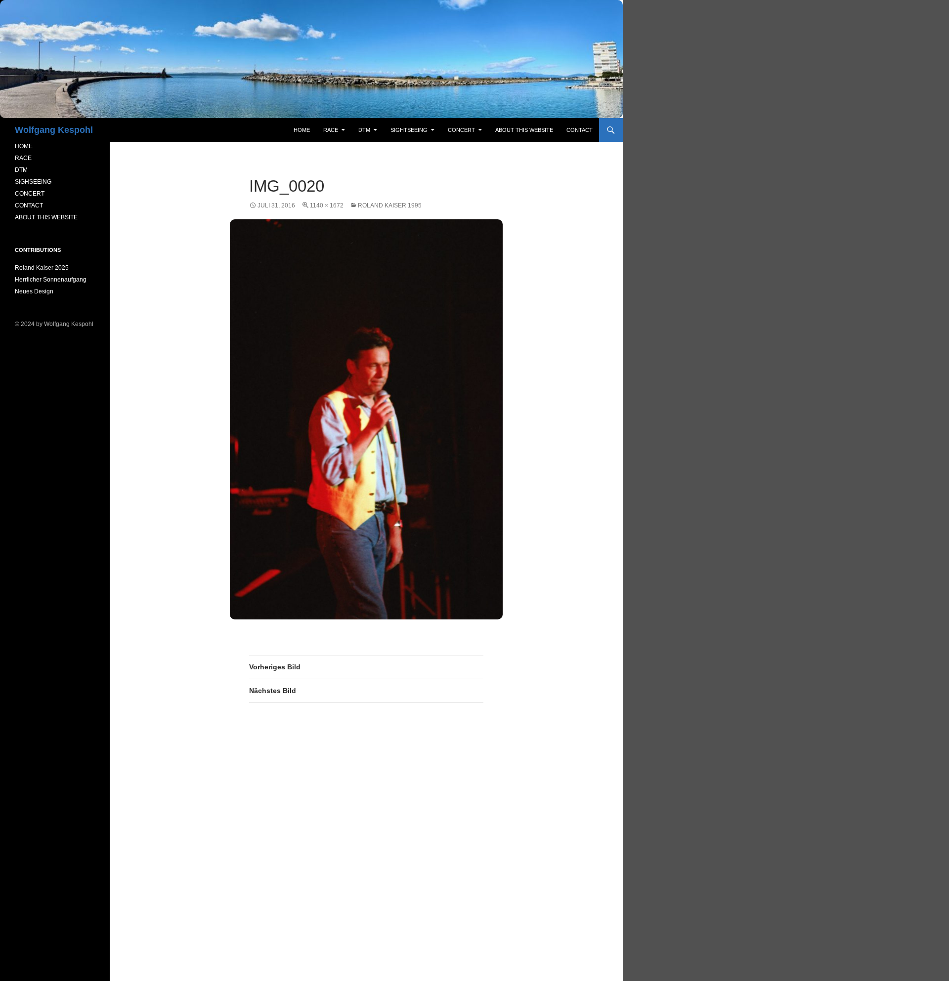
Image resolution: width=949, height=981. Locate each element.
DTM (364, 130)
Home (302, 130)
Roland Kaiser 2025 (42, 267)
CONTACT (29, 205)
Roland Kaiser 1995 (390, 205)
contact (579, 130)
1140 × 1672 (327, 205)
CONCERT (29, 193)
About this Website (524, 130)
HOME (24, 146)
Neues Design (34, 291)
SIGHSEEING (33, 181)
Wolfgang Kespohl (54, 130)
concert (461, 130)
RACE (330, 130)
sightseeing (409, 130)
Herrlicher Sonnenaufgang (50, 279)
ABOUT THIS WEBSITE (46, 217)
